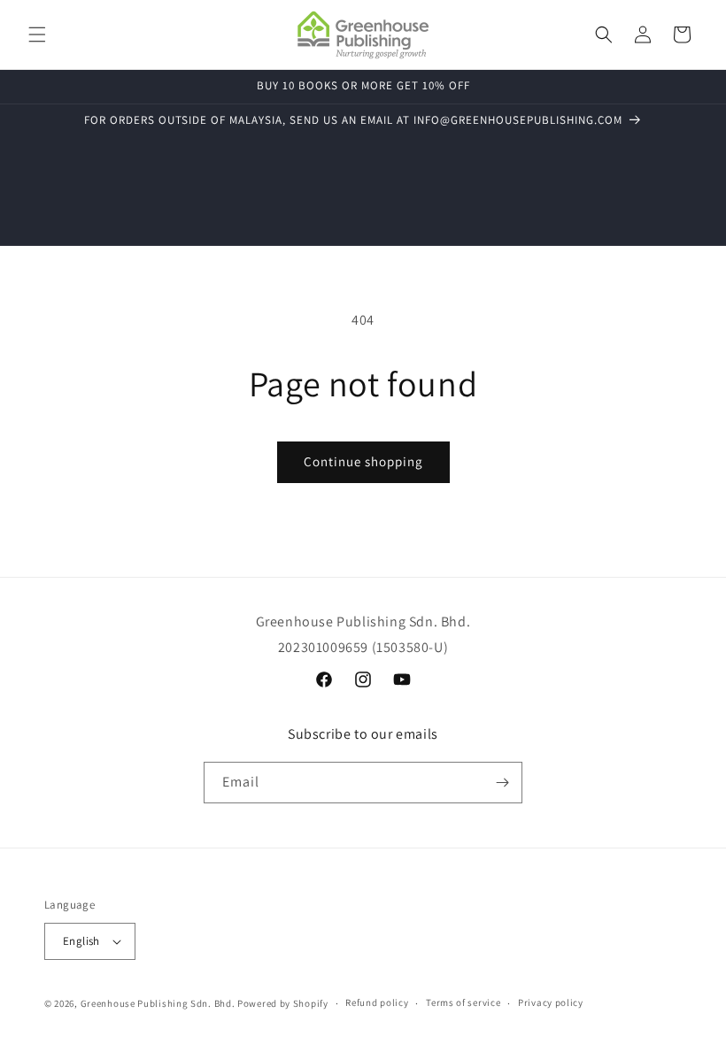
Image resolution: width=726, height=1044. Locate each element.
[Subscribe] (502, 782)
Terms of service (463, 1002)
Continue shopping (363, 461)
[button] (37, 34)
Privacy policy (550, 1002)
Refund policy (376, 1002)
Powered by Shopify (282, 1003)
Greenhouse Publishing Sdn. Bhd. (158, 1003)
